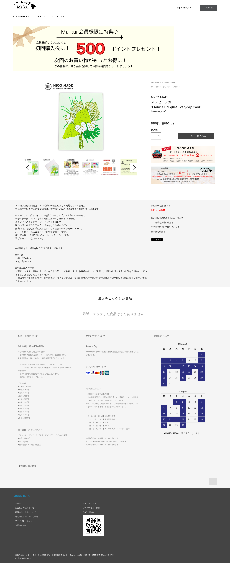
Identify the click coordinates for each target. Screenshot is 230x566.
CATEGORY (21, 16)
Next (134, 167)
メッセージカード (169, 82)
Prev (28, 167)
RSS (85, 512)
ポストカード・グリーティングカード (165, 87)
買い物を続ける (158, 232)
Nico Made (155, 82)
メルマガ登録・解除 (91, 508)
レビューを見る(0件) (160, 206)
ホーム (18, 503)
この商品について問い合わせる (165, 227)
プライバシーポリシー (24, 521)
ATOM (92, 512)
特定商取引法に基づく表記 (26, 516)
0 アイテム (210, 8)
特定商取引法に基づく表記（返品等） (168, 218)
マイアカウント (184, 7)
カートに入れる (198, 135)
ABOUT (42, 16)
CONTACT (59, 16)
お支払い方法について (24, 508)
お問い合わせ (21, 525)
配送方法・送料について (25, 512)
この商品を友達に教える (162, 222)
